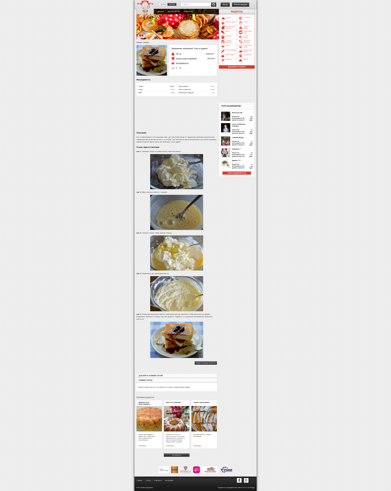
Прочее (245, 59)
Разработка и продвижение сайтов (230, 487)
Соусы (228, 45)
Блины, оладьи (230, 22)
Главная (160, 11)
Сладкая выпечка (229, 41)
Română (172, 4)
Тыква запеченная (201, 402)
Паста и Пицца (245, 36)
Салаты (245, 22)
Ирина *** (236, 160)
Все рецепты (176, 455)
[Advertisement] (176, 112)
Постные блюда (231, 50)
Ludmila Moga (238, 137)
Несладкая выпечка (246, 41)
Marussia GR (237, 113)
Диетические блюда (247, 51)
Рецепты (237, 11)
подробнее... (142, 445)
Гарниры (228, 36)
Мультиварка (230, 55)
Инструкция (169, 480)
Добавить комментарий (150, 375)
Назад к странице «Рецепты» (206, 363)
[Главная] (145, 13)
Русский (163, 4)
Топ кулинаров (231, 105)
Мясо (227, 31)
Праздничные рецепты (230, 27)
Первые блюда (246, 27)
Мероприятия (174, 11)
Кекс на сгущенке (173, 402)
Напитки (228, 59)
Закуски (228, 17)
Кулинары (188, 11)
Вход (225, 4)
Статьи (148, 480)
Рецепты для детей (247, 46)
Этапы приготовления (186, 58)
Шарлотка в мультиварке (144, 403)
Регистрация (240, 4)
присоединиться (237, 173)
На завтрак (247, 17)
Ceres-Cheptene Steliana (238, 125)
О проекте (157, 480)
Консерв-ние (247, 55)
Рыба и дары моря (247, 32)
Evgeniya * (236, 149)
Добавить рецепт (237, 67)
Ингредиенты (182, 63)
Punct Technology (248, 487)
